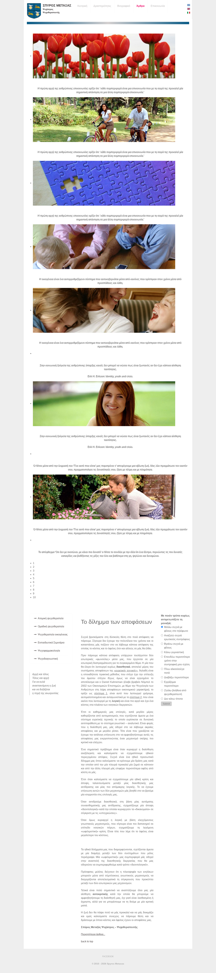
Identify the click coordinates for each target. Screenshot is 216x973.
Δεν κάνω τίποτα (173, 698)
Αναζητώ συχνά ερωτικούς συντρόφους (177, 637)
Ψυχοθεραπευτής (51, 12)
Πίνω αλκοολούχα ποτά (174, 671)
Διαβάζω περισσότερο (176, 677)
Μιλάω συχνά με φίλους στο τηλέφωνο (176, 629)
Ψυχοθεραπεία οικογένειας (53, 634)
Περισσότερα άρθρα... (93, 934)
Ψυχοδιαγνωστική (48, 658)
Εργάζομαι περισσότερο (171, 684)
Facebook (108, 956)
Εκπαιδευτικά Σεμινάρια (51, 642)
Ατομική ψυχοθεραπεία (50, 618)
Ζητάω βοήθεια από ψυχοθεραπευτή (175, 692)
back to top (87, 941)
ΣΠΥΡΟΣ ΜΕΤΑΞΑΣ (57, 5)
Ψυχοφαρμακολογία (49, 650)
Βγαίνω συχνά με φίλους (173, 645)
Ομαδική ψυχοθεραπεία (51, 626)
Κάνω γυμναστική (174, 652)
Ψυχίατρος (48, 9)
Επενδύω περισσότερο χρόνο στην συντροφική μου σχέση (177, 660)
